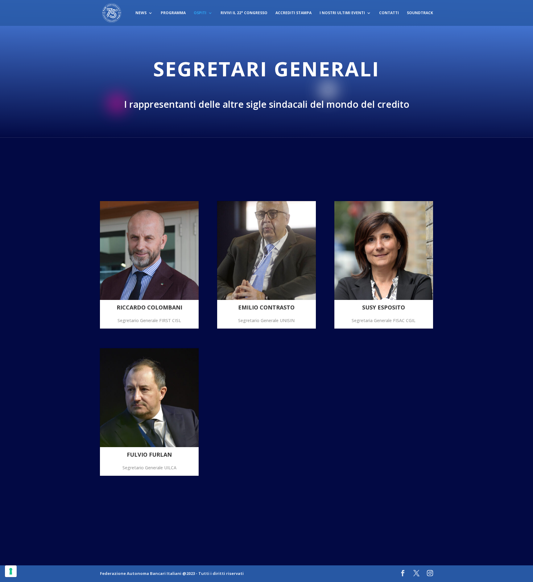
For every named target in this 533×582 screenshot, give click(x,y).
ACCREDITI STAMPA (293, 13)
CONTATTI (389, 13)
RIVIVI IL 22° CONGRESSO (244, 13)
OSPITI (200, 13)
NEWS (141, 13)
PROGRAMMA (173, 13)
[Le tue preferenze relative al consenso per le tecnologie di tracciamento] (11, 571)
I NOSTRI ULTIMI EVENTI (342, 13)
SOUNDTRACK (420, 13)
